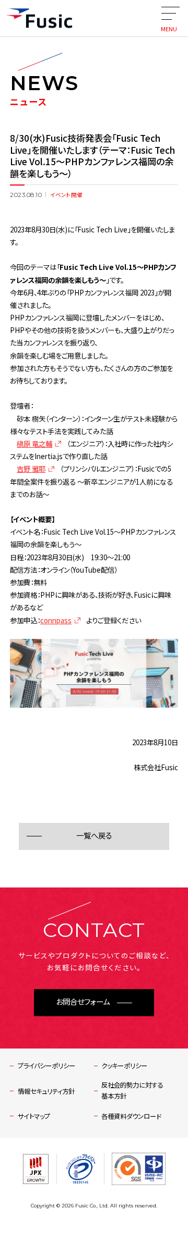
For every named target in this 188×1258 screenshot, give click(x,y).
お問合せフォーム (83, 1002)
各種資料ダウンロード (131, 1116)
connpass (56, 620)
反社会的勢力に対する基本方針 (132, 1090)
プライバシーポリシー (46, 1065)
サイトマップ (34, 1116)
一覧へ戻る (94, 836)
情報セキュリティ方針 (46, 1091)
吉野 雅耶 (31, 468)
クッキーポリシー (124, 1065)
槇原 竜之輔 (34, 443)
